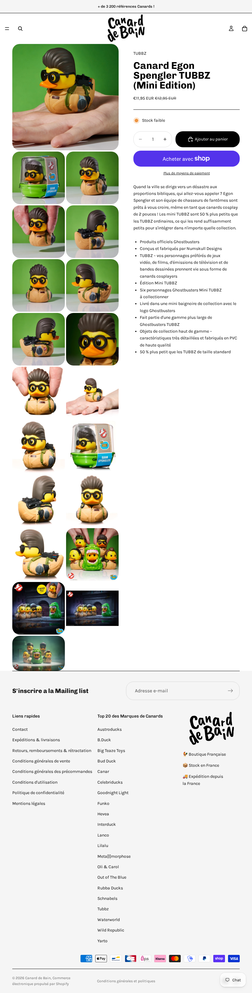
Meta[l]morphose (114, 856)
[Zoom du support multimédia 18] (38, 608)
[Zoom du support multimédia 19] (92, 608)
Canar (103, 771)
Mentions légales (28, 803)
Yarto (102, 941)
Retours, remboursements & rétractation (51, 750)
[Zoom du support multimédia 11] (92, 393)
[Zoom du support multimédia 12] (38, 447)
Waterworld (108, 919)
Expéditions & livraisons (36, 739)
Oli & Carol (108, 866)
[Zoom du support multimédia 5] (92, 231)
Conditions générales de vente (41, 761)
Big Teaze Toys (111, 750)
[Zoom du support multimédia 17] (92, 554)
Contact (20, 729)
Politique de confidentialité (38, 792)
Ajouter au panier (211, 139)
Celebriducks (110, 782)
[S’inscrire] (230, 690)
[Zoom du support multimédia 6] (38, 285)
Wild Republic (110, 930)
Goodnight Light (112, 792)
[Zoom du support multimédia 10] (38, 393)
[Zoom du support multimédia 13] (92, 447)
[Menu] (7, 29)
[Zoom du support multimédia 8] (38, 339)
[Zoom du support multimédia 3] (92, 178)
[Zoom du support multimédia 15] (92, 500)
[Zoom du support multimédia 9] (92, 339)
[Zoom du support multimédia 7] (92, 285)
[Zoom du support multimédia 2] (38, 178)
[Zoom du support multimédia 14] (38, 500)
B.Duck (104, 739)
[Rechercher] (20, 28)
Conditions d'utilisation (34, 782)
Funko (103, 803)
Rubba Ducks (110, 888)
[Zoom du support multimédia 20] (38, 653)
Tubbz (103, 909)
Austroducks (109, 729)
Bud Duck (106, 761)
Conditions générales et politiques (126, 981)
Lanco (103, 835)
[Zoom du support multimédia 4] (38, 231)
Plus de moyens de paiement (186, 173)
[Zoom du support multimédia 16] (38, 554)
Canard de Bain (38, 978)
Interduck (106, 824)
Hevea (103, 814)
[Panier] (244, 28)
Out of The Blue (111, 877)
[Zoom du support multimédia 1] (65, 97)
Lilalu (102, 845)
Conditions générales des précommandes (52, 771)
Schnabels (107, 898)
